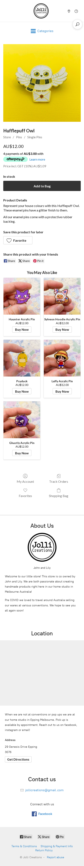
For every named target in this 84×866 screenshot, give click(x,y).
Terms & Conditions (24, 846)
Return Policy (44, 850)
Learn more (37, 159)
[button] (17, 240)
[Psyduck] (21, 358)
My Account (25, 481)
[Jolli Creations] (41, 11)
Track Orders (58, 481)
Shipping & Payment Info (57, 846)
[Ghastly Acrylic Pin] (21, 419)
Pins (19, 137)
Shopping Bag (58, 496)
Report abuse (55, 857)
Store (7, 137)
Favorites (25, 496)
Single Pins (34, 137)
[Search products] (77, 24)
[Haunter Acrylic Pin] (21, 296)
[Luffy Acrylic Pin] (62, 358)
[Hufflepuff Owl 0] (42, 83)
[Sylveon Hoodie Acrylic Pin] (62, 296)
